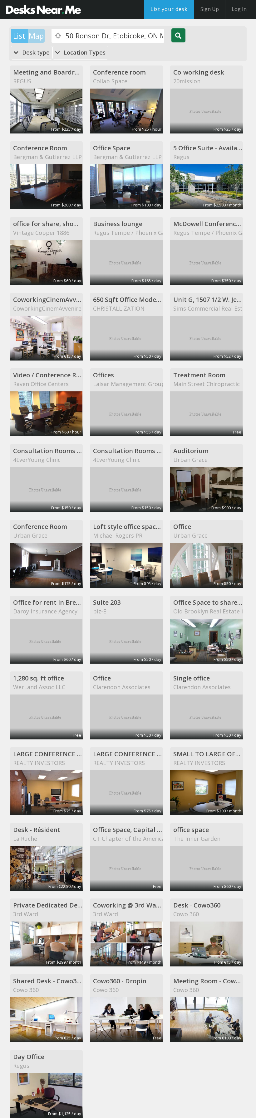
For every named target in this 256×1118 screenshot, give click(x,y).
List (19, 36)
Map (36, 36)
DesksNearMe (43, 9)
